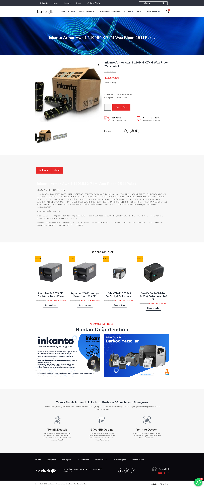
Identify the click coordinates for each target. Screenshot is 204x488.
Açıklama (43, 170)
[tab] (43, 170)
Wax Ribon (122, 97)
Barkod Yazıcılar (66, 11)
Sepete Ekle (121, 107)
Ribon (139, 11)
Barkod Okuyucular (86, 11)
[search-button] (163, 3)
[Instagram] (132, 131)
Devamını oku (85, 305)
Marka (57, 170)
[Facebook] (126, 131)
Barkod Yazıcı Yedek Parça (110, 11)
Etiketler (127, 11)
